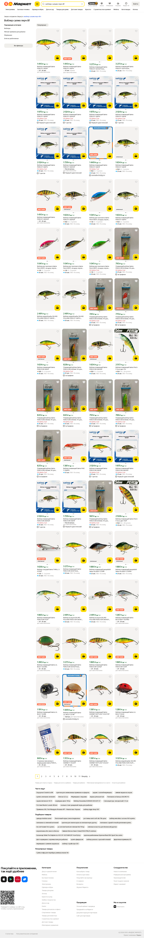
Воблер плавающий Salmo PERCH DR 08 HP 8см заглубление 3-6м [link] (72, 570)
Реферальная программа (122, 875)
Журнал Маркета (82, 887)
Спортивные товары (49, 912)
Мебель (44, 875)
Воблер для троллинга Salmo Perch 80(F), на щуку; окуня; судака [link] (99, 219)
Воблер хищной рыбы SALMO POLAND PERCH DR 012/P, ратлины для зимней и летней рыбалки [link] (126, 762)
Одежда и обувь (47, 887)
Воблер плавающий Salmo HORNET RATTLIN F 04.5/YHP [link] (99, 713)
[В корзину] (57, 58)
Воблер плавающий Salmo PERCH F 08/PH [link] (72, 67)
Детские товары (47, 922)
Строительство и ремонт (50, 919)
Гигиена (44, 881)
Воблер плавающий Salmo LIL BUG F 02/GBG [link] (47, 666)
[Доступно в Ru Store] (25, 882)
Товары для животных (49, 916)
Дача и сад (45, 903)
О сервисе (80, 881)
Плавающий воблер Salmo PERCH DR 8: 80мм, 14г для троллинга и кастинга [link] (125, 267)
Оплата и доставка (83, 875)
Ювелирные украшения (50, 925)
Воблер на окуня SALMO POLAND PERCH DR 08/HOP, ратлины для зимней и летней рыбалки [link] (99, 618)
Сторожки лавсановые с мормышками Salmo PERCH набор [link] (46, 762)
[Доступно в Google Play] (11, 882)
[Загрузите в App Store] (4, 882)
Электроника (46, 884)
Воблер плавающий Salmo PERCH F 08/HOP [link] (72, 115)
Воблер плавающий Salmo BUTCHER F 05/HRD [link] (124, 618)
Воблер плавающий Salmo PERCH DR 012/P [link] (46, 618)
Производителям (120, 878)
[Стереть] (82, 4)
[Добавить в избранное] (57, 31)
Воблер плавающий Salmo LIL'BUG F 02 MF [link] (72, 713)
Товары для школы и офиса (51, 909)
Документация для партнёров (87, 912)
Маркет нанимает (120, 884)
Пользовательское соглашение (27, 934)
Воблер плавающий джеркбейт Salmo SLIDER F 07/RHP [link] (126, 570)
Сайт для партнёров (83, 916)
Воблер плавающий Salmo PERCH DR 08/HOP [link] (98, 368)
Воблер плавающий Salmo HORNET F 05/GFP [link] (72, 762)
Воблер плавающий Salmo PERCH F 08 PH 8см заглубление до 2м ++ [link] (124, 67)
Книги (44, 906)
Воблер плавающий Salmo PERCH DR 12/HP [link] (124, 666)
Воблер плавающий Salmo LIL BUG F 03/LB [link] (126, 713)
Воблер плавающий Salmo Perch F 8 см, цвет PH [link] (126, 368)
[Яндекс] (138, 935)
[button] (42, 25)
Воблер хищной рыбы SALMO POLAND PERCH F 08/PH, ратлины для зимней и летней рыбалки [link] (73, 317)
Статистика (9, 934)
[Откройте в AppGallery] (18, 882)
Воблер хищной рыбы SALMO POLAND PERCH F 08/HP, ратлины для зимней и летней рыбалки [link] (47, 317)
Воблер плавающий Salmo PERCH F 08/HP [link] (46, 67)
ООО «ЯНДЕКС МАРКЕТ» (132, 932)
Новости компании (120, 871)
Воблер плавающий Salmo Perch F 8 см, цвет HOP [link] (126, 520)
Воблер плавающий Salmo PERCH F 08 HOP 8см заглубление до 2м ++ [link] (98, 68)
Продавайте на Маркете (85, 909)
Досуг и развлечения (49, 871)
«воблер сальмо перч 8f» (32, 16)
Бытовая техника (48, 878)
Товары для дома (47, 890)
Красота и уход (47, 897)
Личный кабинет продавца (86, 906)
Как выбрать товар (83, 871)
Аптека (44, 893)
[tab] (10, 9)
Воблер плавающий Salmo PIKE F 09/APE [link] (74, 469)
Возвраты (80, 884)
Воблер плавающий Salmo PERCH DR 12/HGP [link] (98, 666)
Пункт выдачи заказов (121, 881)
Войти (135, 4)
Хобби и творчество (49, 900)
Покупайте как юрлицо (84, 878)
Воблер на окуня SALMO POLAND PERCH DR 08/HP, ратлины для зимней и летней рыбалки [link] (73, 618)
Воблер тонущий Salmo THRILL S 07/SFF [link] (48, 570)
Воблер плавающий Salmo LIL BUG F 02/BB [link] (47, 713)
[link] (44, 792)
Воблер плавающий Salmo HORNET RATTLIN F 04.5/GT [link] (98, 762)
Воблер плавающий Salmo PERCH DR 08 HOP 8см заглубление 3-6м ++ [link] (72, 666)
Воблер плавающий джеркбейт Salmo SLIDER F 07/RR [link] (100, 570)
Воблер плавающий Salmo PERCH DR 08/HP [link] (46, 368)
